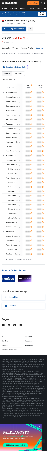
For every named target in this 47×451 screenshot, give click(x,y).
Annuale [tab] (7, 74)
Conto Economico (24, 53)
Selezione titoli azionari (18, 8)
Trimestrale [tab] (18, 74)
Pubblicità (28, 341)
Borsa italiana (35, 8)
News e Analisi (27, 48)
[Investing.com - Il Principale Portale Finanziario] (12, 3)
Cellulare (5, 341)
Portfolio (5, 345)
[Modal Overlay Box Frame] (21, 437)
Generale (6, 48)
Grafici (15, 48)
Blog (3, 336)
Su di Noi (28, 336)
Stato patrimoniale (38, 53)
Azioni (4, 8)
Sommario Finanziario (9, 53)
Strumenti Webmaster (9, 350)
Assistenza (29, 345)
